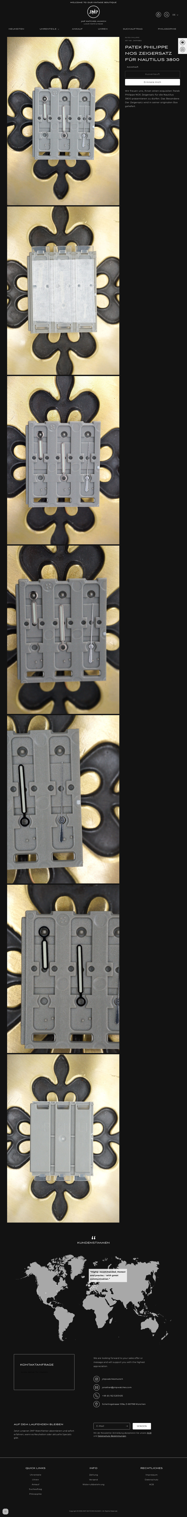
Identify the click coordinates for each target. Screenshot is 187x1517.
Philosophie (35, 1494)
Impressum (152, 1475)
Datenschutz (151, 1479)
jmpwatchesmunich (108, 1380)
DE (173, 15)
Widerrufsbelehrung (93, 1484)
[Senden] (127, 1426)
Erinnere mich (152, 82)
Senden (142, 1426)
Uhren (35, 1479)
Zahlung (93, 1475)
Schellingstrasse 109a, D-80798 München (120, 1405)
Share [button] (131, 113)
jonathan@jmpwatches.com (113, 1389)
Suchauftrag (35, 1489)
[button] (166, 14)
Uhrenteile (35, 1475)
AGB (149, 1433)
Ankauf (35, 1484)
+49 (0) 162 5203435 (108, 1397)
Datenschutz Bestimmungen (112, 1436)
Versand (93, 1479)
